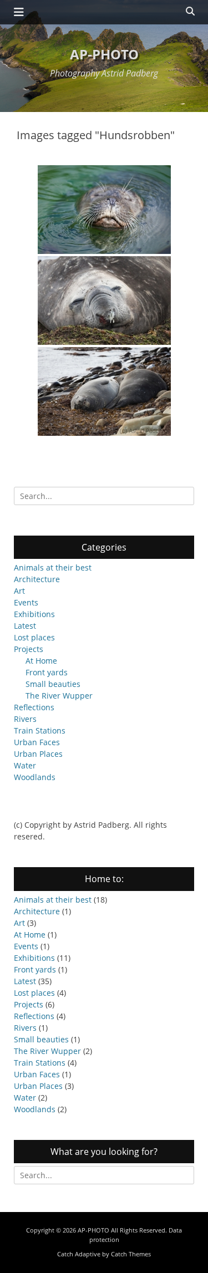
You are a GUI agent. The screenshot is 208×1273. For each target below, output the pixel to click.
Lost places (34, 637)
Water (25, 765)
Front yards (47, 672)
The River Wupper (59, 695)
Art (19, 590)
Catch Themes (131, 1254)
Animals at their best (53, 567)
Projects (28, 649)
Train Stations (39, 730)
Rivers (25, 719)
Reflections (34, 707)
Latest (25, 625)
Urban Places (38, 753)
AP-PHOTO (104, 54)
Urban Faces (37, 742)
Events (26, 602)
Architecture (37, 579)
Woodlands (34, 777)
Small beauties (53, 684)
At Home (41, 660)
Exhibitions (34, 614)
